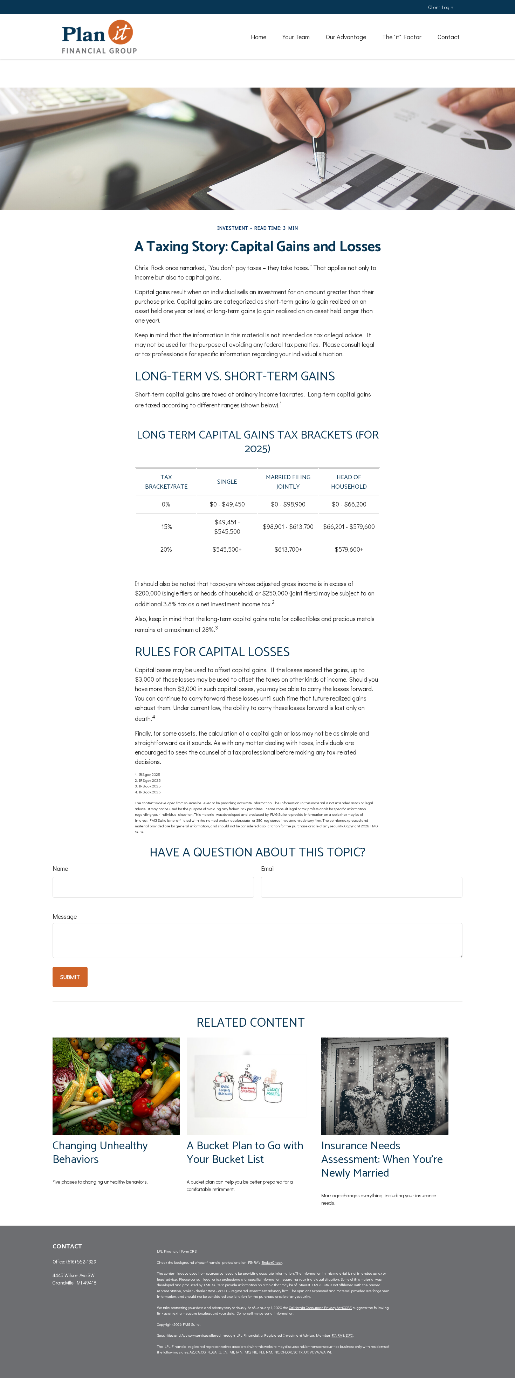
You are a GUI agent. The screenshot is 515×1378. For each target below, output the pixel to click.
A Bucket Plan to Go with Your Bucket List (245, 1153)
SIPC (349, 1335)
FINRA (337, 1335)
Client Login (440, 7)
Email (268, 868)
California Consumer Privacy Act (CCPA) (320, 1307)
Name (60, 868)
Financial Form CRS (180, 1251)
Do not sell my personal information (265, 1313)
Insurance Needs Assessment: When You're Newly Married (382, 1160)
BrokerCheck (272, 1262)
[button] (258, 36)
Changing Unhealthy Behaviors (100, 1153)
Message (65, 916)
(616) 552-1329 (81, 1261)
